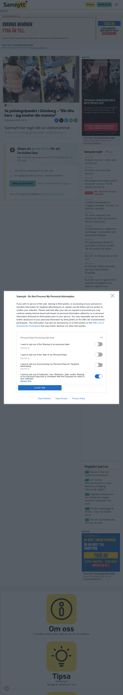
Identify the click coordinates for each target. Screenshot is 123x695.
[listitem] (61, 337)
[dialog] (61, 347)
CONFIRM (39, 388)
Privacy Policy (78, 398)
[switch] (99, 344)
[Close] (113, 297)
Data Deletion (44, 398)
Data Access (61, 398)
